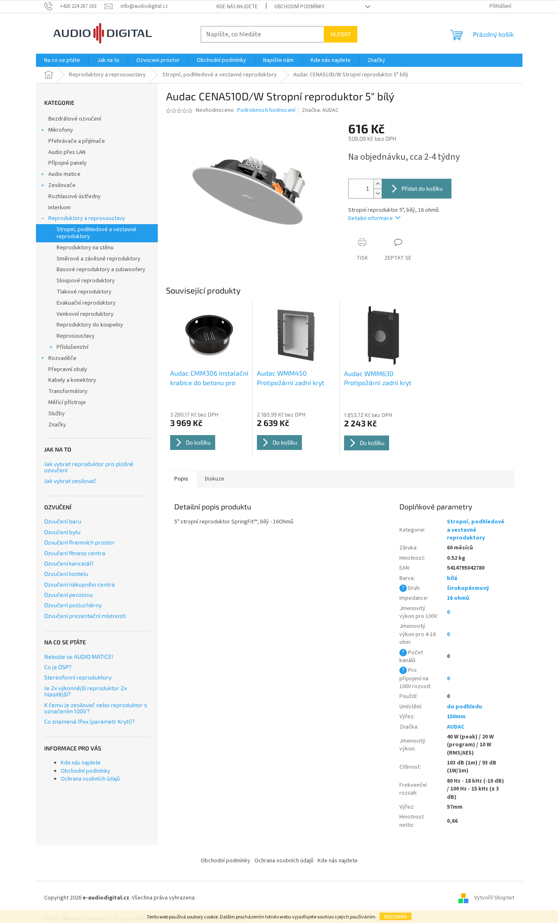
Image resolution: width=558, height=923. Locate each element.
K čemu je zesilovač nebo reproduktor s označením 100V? (95, 708)
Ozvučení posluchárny (73, 605)
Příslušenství (72, 347)
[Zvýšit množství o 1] (377, 184)
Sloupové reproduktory (86, 281)
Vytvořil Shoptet (494, 898)
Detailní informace (370, 218)
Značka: (320, 110)
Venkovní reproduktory (85, 314)
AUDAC (455, 727)
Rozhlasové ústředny (74, 196)
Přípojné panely (67, 163)
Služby (56, 413)
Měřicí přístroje (67, 402)
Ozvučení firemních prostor (79, 542)
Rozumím (395, 916)
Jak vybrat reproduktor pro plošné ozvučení (88, 467)
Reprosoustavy (76, 336)
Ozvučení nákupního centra (79, 584)
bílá (452, 578)
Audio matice (64, 174)
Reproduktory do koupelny (90, 325)
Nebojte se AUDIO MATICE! (78, 656)
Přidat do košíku (422, 188)
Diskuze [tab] (214, 479)
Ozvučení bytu (62, 532)
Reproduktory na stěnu (85, 248)
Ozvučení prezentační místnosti (85, 616)
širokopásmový (468, 588)
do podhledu (464, 707)
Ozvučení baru (62, 521)
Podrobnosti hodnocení (266, 110)
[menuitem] (62, 60)
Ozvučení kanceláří (68, 563)
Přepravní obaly (67, 369)
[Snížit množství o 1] (377, 193)
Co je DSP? (57, 667)
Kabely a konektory (72, 380)
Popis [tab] (181, 479)
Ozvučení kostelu (66, 573)
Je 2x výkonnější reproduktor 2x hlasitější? (85, 691)
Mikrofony (60, 130)
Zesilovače (62, 185)
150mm (456, 716)
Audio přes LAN (66, 152)
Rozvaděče (62, 358)
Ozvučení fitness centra (74, 553)
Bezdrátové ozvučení (74, 119)
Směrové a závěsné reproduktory (98, 259)
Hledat (340, 34)
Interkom (59, 208)
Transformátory (68, 391)
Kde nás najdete (237, 6)
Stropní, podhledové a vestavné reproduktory (96, 233)
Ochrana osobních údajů (90, 779)
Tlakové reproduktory (84, 292)
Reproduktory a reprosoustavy (86, 218)
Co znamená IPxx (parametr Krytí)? (89, 721)
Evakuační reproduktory (86, 303)
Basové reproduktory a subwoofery (101, 269)
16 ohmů (458, 598)
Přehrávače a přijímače (76, 141)
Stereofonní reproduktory (78, 677)
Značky (57, 425)
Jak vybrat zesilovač (70, 481)
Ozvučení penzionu (68, 595)
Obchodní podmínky (299, 6)
